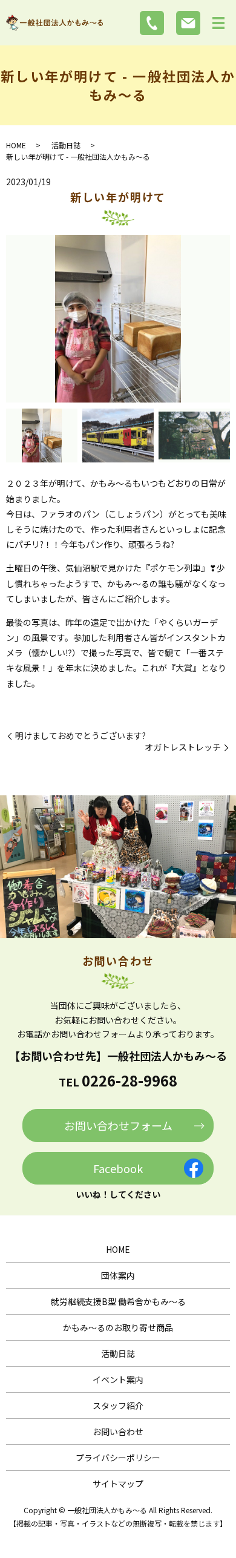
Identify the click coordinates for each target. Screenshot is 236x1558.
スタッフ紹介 (118, 1405)
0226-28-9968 (129, 1080)
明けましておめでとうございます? (80, 735)
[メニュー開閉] (218, 23)
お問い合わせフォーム (118, 1125)
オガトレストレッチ (183, 747)
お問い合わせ (118, 1431)
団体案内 (118, 1275)
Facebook (118, 1168)
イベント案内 (118, 1379)
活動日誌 (65, 145)
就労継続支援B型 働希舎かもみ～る (118, 1301)
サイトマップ (118, 1483)
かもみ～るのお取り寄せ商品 (118, 1327)
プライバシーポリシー (118, 1457)
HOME (16, 145)
